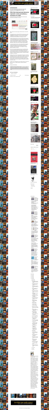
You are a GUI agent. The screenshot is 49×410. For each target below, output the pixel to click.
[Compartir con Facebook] (26, 66)
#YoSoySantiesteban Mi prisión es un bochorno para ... (35, 345)
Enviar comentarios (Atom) (17, 76)
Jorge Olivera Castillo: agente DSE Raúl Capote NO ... (34, 324)
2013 (32, 278)
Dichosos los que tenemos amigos (34, 302)
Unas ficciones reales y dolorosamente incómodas (35, 335)
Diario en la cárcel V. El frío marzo (36, 267)
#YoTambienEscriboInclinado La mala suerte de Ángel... (35, 291)
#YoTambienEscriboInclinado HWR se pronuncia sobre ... (35, 282)
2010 (32, 275)
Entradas (33, 148)
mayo (33, 349)
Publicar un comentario (14, 73)
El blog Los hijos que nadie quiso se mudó (36, 198)
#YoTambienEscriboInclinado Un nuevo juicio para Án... (35, 298)
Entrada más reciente (13, 75)
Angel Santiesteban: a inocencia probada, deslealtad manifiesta (34, 206)
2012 (32, 277)
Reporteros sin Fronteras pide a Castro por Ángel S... (35, 307)
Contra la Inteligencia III (35, 316)
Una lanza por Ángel (34, 305)
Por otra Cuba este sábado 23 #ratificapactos (34, 326)
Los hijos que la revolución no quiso (34, 322)
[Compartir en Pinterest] (27, 66)
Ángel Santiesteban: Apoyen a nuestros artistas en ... (34, 301)
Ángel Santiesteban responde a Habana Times (34, 243)
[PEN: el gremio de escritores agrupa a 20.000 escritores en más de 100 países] (19, 29)
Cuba (11, 68)
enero (33, 279)
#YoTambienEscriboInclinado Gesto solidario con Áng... (35, 287)
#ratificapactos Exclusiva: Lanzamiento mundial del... (35, 337)
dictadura (13, 68)
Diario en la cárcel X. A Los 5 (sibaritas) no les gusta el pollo (36, 236)
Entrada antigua (27, 75)
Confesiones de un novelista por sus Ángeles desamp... (34, 329)
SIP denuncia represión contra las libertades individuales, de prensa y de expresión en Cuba (34, 258)
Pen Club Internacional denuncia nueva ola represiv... (34, 333)
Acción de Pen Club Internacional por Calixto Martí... (34, 340)
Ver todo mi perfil (33, 388)
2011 (32, 276)
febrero (33, 280)
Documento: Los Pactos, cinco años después (35, 341)
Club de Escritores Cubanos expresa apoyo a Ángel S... (34, 312)
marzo (33, 347)
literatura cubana (16, 68)
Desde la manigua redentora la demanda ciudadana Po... (35, 310)
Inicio (10, 5)
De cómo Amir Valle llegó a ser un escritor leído (35, 320)
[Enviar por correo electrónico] (24, 66)
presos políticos (25, 68)
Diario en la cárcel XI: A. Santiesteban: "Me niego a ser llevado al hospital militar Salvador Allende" (34, 213)
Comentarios (33, 149)
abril (32, 348)
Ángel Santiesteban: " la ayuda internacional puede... (35, 289)
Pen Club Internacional (20, 68)
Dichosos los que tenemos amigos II (34, 304)
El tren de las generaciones (34, 330)
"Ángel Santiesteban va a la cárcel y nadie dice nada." (36, 222)
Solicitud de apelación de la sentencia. (35, 314)
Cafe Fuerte (32, 185)
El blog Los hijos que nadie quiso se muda (36, 228)
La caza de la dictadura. (35, 315)
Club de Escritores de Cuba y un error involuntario (34, 318)
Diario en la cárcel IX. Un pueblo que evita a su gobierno (36, 250)
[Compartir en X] (25, 66)
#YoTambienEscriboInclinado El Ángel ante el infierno (35, 284)
